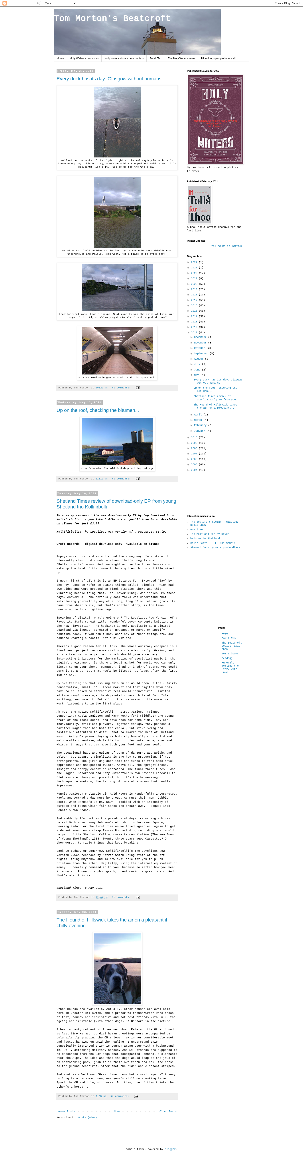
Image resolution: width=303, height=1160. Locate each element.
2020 (195, 284)
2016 (195, 305)
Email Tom (156, 58)
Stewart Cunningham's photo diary (215, 547)
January (200, 431)
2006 (195, 459)
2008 (195, 448)
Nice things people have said (218, 58)
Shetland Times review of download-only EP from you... (217, 398)
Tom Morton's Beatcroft (112, 19)
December (201, 337)
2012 (195, 327)
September (202, 353)
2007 (195, 453)
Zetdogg (227, 658)
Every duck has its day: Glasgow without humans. (110, 78)
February (201, 425)
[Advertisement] (201, 493)
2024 (195, 262)
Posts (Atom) (87, 1117)
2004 (195, 470)
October (200, 348)
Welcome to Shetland (205, 538)
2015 (195, 310)
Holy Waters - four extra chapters (124, 58)
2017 (195, 300)
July (198, 364)
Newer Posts (66, 1111)
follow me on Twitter (226, 246)
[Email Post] (138, 387)
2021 (195, 278)
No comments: (122, 387)
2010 (195, 437)
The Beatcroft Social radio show (232, 646)
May (197, 375)
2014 (195, 316)
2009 (195, 443)
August (199, 359)
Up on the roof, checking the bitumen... (98, 410)
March (198, 420)
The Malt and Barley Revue (209, 534)
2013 (195, 321)
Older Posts (168, 1111)
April (198, 414)
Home (60, 58)
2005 (195, 464)
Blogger (170, 1149)
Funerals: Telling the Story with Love (230, 667)
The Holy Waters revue (181, 58)
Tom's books (230, 653)
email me (196, 529)
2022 (195, 273)
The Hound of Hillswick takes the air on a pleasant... (215, 406)
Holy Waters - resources (84, 58)
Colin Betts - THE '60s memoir (212, 543)
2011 (195, 332)
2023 (195, 267)
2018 (195, 294)
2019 (195, 289)
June (198, 369)
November (201, 342)
